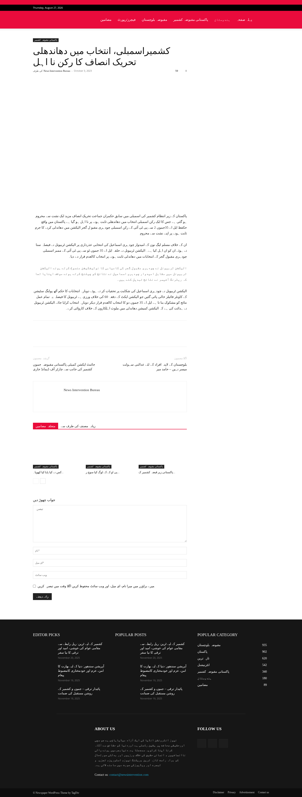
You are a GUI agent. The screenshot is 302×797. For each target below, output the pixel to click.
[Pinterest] (84, 88)
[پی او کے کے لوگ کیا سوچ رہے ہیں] (110, 452)
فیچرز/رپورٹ (127, 19)
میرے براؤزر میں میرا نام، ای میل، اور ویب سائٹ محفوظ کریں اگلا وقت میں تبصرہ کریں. (96, 586)
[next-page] (43, 481)
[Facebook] (251, 8)
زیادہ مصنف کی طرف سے (78, 426)
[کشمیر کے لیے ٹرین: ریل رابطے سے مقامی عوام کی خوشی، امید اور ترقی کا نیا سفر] (43, 649)
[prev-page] (35, 481)
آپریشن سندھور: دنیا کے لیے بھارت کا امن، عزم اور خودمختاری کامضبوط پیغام (81, 671)
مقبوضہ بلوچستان (154, 19)
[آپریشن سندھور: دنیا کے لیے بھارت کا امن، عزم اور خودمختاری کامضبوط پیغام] (43, 671)
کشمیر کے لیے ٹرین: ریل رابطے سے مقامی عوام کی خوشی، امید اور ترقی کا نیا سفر (80, 648)
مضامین (105, 19)
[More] (105, 88)
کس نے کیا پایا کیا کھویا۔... (48, 472)
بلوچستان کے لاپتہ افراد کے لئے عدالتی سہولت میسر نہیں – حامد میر (155, 367)
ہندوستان (222, 19)
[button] (263, 20)
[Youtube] (265, 8)
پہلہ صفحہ (244, 19)
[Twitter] (258, 8)
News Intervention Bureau (57, 70)
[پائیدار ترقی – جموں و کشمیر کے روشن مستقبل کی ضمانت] (43, 694)
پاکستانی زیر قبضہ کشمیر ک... (157, 472)
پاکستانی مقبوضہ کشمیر (190, 19)
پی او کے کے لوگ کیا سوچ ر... (102, 472)
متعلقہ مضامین (45, 426)
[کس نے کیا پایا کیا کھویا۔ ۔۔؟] (57, 452)
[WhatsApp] (94, 88)
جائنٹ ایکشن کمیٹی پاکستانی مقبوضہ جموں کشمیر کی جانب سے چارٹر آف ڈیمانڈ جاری (64, 367)
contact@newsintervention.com (129, 774)
